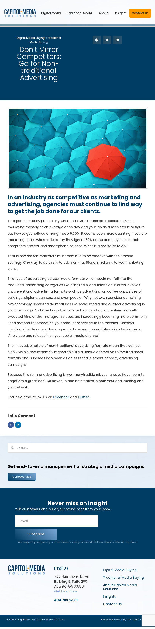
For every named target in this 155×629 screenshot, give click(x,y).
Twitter (83, 397)
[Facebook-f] (11, 425)
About (103, 13)
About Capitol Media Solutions (120, 587)
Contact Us (140, 13)
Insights (121, 13)
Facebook (61, 397)
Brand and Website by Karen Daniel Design (125, 619)
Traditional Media (79, 13)
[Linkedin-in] (18, 425)
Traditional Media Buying (45, 40)
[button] (97, 40)
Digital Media (51, 13)
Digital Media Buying (31, 38)
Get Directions (66, 591)
